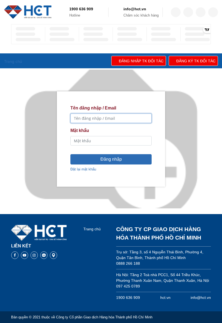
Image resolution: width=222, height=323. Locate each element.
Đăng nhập (111, 159)
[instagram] (200, 12)
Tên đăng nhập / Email (93, 108)
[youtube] (213, 12)
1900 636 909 (81, 9)
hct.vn (165, 297)
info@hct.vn (134, 9)
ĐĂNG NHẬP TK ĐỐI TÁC (141, 61)
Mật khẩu (79, 130)
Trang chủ (92, 229)
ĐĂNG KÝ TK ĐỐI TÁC (196, 61)
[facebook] (176, 12)
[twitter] (188, 12)
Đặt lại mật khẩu (83, 169)
